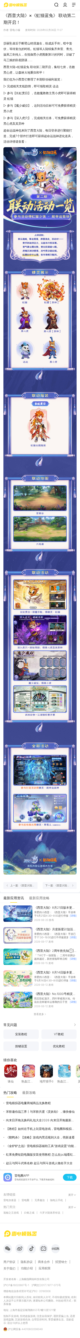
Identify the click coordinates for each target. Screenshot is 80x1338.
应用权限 (45, 1268)
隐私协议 (27, 1262)
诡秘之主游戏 (11, 1212)
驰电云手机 (56, 1200)
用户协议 (9, 1262)
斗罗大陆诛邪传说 (50, 1212)
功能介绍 (27, 1268)
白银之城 (29, 1212)
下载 (70, 1177)
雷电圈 (25, 1200)
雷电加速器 (9, 1200)
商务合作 (44, 1262)
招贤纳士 (61, 1262)
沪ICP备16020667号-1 (16, 1285)
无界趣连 (40, 1200)
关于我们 (9, 1268)
